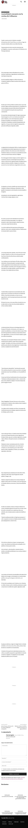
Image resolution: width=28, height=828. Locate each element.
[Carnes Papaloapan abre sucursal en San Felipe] (7, 806)
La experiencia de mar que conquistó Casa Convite (21, 813)
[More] (19, 21)
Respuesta (8, 738)
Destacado (7, 811)
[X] (10, 21)
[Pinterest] (13, 21)
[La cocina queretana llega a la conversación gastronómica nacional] (21, 790)
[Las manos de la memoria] (7, 790)
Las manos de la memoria (7, 796)
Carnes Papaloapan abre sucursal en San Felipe (7, 813)
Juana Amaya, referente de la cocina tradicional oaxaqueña (7, 727)
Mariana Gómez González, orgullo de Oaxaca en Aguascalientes (21, 727)
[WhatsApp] (16, 21)
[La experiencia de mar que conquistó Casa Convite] (21, 806)
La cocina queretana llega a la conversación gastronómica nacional (20, 797)
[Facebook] (7, 21)
